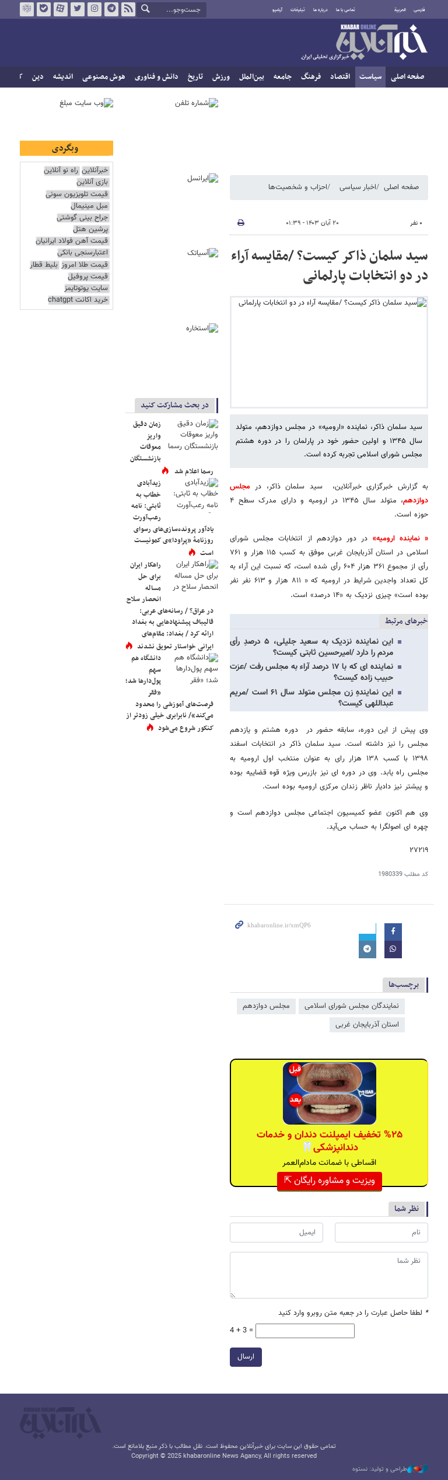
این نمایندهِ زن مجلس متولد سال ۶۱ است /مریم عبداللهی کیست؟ (311, 698)
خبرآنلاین (364, 43)
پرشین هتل (90, 229)
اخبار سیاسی (358, 187)
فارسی (419, 9)
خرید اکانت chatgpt (78, 300)
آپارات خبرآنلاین (61, 9)
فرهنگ (311, 77)
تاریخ (195, 77)
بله (44, 9)
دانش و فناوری (156, 77)
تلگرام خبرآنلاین (111, 9)
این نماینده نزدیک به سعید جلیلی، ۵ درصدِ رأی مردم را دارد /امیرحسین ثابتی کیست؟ (311, 647)
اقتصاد (340, 77)
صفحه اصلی (407, 77)
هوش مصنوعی (103, 77)
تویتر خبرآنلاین (78, 9)
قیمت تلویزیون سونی (77, 194)
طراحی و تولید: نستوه (379, 1469)
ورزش (221, 77)
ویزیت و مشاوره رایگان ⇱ (329, 1181)
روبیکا (27, 9)
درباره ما (320, 9)
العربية (400, 9)
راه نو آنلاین (61, 170)
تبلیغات (297, 9)
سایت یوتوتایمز (86, 288)
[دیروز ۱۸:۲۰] (192, 495)
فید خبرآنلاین (128, 9)
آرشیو (277, 9)
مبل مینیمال (89, 206)
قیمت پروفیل (88, 276)
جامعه (283, 77)
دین (38, 77)
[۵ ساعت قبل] (192, 670)
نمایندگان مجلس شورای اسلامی (351, 1006)
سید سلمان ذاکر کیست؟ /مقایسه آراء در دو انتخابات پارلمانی (329, 266)
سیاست (370, 77)
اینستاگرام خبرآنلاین (95, 9)
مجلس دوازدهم (266, 1006)
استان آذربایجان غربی (367, 1025)
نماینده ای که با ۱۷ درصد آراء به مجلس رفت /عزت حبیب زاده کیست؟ (311, 673)
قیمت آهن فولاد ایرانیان (72, 241)
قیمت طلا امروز (84, 265)
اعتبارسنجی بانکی (82, 253)
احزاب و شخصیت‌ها (297, 187)
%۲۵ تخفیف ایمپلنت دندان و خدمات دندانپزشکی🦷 (329, 1142)
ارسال (245, 1357)
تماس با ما (345, 9)
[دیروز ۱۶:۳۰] (192, 436)
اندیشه (63, 77)
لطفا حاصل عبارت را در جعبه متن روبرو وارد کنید (353, 1313)
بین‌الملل (251, 77)
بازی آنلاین (92, 182)
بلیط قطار (44, 265)
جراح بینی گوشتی (82, 218)
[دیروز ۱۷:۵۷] (192, 577)
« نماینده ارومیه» (400, 538)
